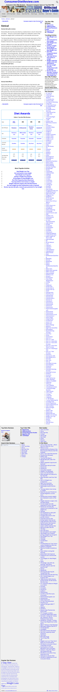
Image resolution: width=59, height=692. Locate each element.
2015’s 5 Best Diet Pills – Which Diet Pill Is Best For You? (48, 445)
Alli (47, 148)
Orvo (47, 283)
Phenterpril (49, 301)
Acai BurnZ (49, 130)
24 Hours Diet (49, 100)
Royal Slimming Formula (50, 331)
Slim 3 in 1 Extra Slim (51, 341)
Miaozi (48, 263)
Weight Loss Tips (50, 416)
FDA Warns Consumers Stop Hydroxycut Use (48, 653)
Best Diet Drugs (44, 636)
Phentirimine (49, 303)
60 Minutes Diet (22, 127)
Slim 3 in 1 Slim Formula (50, 352)
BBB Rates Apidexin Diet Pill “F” (48, 626)
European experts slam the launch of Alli (47, 566)
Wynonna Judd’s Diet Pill (46, 527)
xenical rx (15, 688)
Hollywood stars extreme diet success (48, 556)
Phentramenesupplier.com (52, 309)
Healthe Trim (49, 216)
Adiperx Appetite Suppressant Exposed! (48, 463)
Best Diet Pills (25, 14)
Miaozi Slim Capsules (51, 270)
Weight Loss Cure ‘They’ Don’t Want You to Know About (48, 641)
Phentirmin (49, 305)
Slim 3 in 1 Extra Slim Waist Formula (51, 346)
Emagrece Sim (50, 195)
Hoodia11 (48, 229)
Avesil (47, 155)
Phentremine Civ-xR (51, 314)
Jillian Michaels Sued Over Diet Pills (48, 478)
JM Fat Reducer (50, 242)
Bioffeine (48, 159)
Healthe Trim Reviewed (46, 471)
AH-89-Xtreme (50, 146)
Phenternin (14, 127)
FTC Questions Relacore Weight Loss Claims (48, 584)
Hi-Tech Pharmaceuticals (50, 220)
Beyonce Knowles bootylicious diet (48, 548)
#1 (14, 122)
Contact (4, 16)
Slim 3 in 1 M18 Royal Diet (51, 349)
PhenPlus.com (50, 294)
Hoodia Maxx (49, 227)
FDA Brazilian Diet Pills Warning (49, 574)
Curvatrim (48, 183)
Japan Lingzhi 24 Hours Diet (50, 237)
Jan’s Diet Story (44, 530)
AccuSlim (48, 143)
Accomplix (48, 142)
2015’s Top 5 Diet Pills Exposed (48, 453)
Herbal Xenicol (50, 217)
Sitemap (42, 511)
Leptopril (48, 245)
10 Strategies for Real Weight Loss (23, 178)
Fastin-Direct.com (50, 205)
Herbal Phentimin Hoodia (51, 28)
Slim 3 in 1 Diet (50, 339)
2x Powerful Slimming (52, 102)
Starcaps (48, 376)
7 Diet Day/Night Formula (50, 117)
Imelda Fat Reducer (51, 233)
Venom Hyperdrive (51, 403)
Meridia (48, 260)
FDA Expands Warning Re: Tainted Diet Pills (47, 572)
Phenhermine (49, 292)
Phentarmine (49, 295)
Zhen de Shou (49, 422)
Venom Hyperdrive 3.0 (52, 404)
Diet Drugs (34, 14)
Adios (47, 145)
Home (3, 14)
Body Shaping (49, 164)
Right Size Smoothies (51, 328)
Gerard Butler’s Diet (45, 514)
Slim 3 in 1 (48, 338)
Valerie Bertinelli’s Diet (46, 524)
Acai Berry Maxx (50, 127)
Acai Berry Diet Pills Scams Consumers (47, 594)
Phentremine (49, 313)
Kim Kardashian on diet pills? (48, 512)
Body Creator (49, 162)
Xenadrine (48, 418)
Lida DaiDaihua (50, 249)
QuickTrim (49, 323)
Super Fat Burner (50, 378)
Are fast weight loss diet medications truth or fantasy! (23, 185)
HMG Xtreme (49, 223)
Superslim (48, 382)
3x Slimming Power (51, 105)
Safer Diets (49, 14)
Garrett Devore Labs (51, 213)
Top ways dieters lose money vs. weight (23, 182)
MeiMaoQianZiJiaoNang (52, 256)
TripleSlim (48, 397)
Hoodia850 (43, 629)
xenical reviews (10, 688)
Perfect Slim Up (50, 289)
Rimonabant (49, 329)
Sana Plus (48, 334)
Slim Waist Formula (51, 363)
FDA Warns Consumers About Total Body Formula (48, 644)
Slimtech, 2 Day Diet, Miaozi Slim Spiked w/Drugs (47, 650)
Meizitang (48, 258)
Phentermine (49, 297)
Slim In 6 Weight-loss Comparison (46, 480)
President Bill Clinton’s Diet (47, 515)
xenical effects (8, 686)
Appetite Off (39, 127)
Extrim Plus (49, 199)
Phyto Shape (49, 317)
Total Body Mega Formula (50, 389)
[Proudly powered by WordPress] (47, 690)
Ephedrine (49, 196)
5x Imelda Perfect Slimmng (50, 110)
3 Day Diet (49, 103)
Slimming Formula (51, 372)
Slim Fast (48, 359)
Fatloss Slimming (50, 210)
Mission (55, 14)
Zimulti (48, 424)
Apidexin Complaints (45, 546)
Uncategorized (50, 401)
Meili (47, 254)
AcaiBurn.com (49, 139)
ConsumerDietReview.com (11, 690)
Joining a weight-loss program (23, 176)
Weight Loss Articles (51, 415)
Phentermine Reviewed (46, 455)
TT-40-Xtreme (50, 398)
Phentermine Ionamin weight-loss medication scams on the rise (48, 498)
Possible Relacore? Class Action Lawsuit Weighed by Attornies (48, 544)
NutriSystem (49, 277)
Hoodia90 (48, 230)
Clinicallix (48, 176)
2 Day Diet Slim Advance (50, 96)
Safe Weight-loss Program (47, 533)
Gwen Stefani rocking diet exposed (47, 551)
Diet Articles (49, 189)
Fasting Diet (49, 207)
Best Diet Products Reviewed (48, 630)
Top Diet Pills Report (46, 458)
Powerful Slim (49, 319)
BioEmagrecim (50, 156)
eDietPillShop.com (51, 192)
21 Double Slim (50, 99)
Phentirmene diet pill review (47, 465)
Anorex (48, 151)
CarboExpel (50, 32)
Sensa (47, 335)
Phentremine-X (50, 316)
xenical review (4, 688)
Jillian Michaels (50, 239)
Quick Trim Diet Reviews (46, 473)
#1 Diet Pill (49, 93)
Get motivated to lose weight (23, 173)
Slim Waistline (49, 365)
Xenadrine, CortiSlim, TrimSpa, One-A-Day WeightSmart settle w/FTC (48, 622)
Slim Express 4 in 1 (51, 357)
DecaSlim (48, 186)
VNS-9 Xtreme (50, 406)
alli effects (14, 669)
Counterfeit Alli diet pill (46, 484)
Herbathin (49, 218)
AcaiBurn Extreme (51, 134)
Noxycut (48, 276)
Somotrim (48, 375)
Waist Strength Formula (50, 408)
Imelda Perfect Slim (51, 235)
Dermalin (48, 187)
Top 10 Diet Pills (44, 638)
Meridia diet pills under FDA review (47, 460)
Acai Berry (48, 126)
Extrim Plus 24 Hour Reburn (51, 201)
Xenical (8, 19)
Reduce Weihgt (50, 325)
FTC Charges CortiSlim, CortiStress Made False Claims (48, 613)
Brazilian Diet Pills (51, 167)
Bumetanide (49, 168)
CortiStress (49, 180)
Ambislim (48, 149)
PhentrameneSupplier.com (47, 597)
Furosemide (49, 211)
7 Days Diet (49, 114)
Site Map (42, 529)
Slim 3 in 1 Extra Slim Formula (51, 343)
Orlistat (48, 282)
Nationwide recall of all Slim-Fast (48, 486)
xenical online (14, 686)
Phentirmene (49, 304)
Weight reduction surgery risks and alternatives (23, 183)
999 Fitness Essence (51, 123)
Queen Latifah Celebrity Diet (48, 526)
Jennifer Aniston (44, 517)
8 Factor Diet (49, 121)
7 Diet (47, 115)
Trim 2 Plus (49, 393)
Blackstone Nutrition (51, 161)
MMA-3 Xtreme (50, 272)
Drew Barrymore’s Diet (46, 518)
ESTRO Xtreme (50, 198)
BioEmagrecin (49, 158)
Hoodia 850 (49, 226)
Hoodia (48, 224)
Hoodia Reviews (44, 628)
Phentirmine (49, 307)
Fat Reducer (49, 208)
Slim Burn (48, 354)
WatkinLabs (49, 412)
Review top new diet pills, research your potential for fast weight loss (52, 73)
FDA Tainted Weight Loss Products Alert (47, 576)
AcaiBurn (48, 133)
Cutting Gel (49, 184)
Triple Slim (49, 396)
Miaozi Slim (49, 269)
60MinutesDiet (51, 26)
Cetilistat (48, 174)
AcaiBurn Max (49, 136)
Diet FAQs (41, 14)
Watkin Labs (49, 410)
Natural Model (50, 273)
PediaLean (49, 285)
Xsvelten (48, 421)
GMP (47, 214)
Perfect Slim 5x (50, 288)
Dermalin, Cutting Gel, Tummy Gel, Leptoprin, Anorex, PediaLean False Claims (48, 617)
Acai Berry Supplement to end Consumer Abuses (48, 658)
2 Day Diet (49, 95)
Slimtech (48, 373)
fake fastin (8, 673)
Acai (47, 124)
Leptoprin (48, 247)
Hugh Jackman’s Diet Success (48, 521)
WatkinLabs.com (50, 413)
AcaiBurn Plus (49, 137)
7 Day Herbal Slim (50, 112)
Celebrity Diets (50, 173)
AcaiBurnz (48, 140)
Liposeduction (50, 251)
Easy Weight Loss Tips (23, 171)
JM (46, 241)
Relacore (48, 326)
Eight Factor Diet (50, 193)
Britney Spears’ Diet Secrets (47, 520)
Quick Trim (49, 322)
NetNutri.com (49, 275)
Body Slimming (50, 165)
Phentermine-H (50, 298)
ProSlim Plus (49, 320)
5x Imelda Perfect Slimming (50, 107)
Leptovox (48, 248)
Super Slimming (50, 379)
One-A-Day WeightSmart (49, 279)
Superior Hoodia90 (51, 381)
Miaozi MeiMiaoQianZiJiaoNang (52, 266)
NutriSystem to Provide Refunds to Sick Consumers (47, 647)
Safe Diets (43, 635)
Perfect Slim (49, 286)
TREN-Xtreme (49, 391)
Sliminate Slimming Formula (51, 369)
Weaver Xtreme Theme (53, 690)
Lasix (47, 244)
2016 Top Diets (11, 14)
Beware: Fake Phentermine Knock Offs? (47, 610)
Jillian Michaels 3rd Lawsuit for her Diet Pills (48, 475)
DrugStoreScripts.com (52, 190)
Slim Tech (48, 360)
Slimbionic (48, 366)
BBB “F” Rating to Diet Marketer (49, 625)
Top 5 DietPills (50, 385)
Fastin (47, 204)
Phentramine (49, 311)
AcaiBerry (48, 131)
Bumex (48, 170)
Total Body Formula (51, 387)
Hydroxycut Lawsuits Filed (47, 656)
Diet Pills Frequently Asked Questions (23, 180)
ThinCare (48, 384)
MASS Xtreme (49, 252)
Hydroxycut (49, 232)
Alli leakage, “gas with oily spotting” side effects (47, 563)
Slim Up (48, 362)
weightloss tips (3, 683)
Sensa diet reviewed (45, 470)
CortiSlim (48, 177)
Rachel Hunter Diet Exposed (47, 523)
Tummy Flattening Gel (52, 400)
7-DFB (47, 120)
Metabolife (4, 21)
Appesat (48, 154)
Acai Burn (48, 128)
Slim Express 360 (50, 356)
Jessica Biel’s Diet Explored (47, 554)
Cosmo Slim (49, 182)
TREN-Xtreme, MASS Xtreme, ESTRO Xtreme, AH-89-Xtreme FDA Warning (48, 580)
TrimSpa (48, 394)
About (18, 14)
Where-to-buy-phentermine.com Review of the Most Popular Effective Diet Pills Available (49, 450)
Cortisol (48, 179)
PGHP (47, 291)
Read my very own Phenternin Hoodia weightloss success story (48, 493)
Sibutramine (49, 337)
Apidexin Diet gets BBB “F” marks (47, 604)
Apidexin (48, 152)
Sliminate (48, 368)
